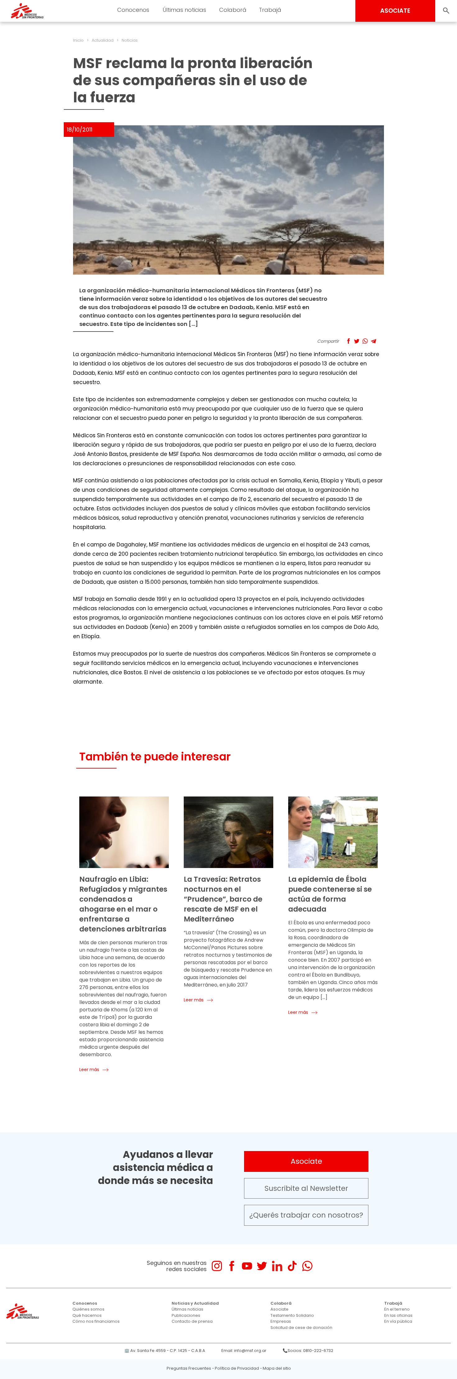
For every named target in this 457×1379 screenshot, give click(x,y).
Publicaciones (186, 1315)
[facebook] (232, 1266)
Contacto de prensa (192, 1321)
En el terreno (397, 1309)
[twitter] (262, 1266)
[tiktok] (292, 1266)
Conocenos (84, 1303)
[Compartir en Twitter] (356, 341)
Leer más (89, 1069)
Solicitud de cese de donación (301, 1327)
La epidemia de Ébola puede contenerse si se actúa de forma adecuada (330, 894)
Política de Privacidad (237, 1368)
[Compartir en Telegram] (373, 341)
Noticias (130, 40)
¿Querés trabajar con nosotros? (306, 1215)
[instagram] (217, 1266)
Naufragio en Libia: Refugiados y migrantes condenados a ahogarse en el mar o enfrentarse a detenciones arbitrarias (123, 904)
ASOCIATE (395, 11)
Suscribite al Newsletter (306, 1188)
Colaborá (281, 1303)
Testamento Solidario (292, 1315)
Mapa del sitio (277, 1368)
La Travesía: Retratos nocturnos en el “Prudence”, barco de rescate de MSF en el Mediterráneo (223, 899)
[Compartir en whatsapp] (365, 341)
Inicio (78, 40)
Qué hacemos (87, 1315)
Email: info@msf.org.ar (243, 1350)
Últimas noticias (187, 1309)
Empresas (280, 1321)
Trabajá (393, 1303)
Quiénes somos (88, 1309)
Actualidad (102, 40)
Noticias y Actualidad (195, 1303)
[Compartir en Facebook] (348, 341)
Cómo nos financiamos (96, 1321)
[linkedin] (277, 1266)
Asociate (306, 1161)
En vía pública (398, 1321)
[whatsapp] (307, 1266)
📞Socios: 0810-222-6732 (308, 1350)
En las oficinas (398, 1315)
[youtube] (247, 1266)
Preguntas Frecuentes (189, 1368)
